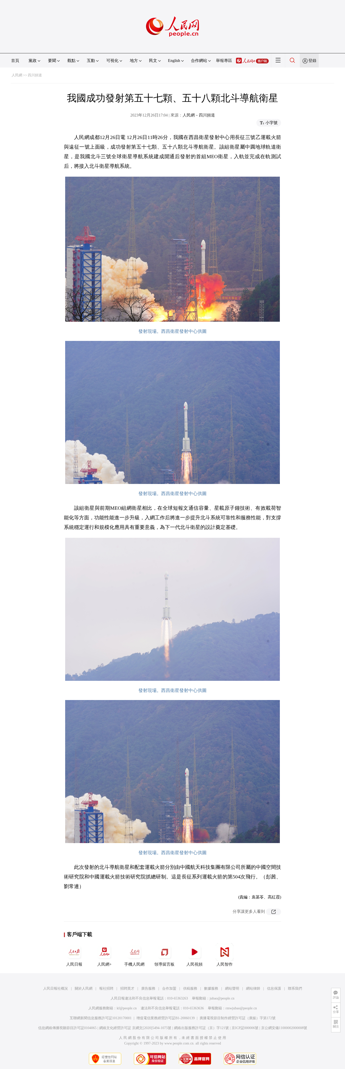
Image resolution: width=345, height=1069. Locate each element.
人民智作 (224, 964)
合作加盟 (169, 988)
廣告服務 (148, 988)
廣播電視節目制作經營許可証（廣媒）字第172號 (238, 1018)
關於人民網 (83, 988)
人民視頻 (194, 964)
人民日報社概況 (55, 988)
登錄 (312, 60)
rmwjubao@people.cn (241, 1008)
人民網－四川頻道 (199, 115)
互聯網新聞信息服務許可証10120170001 (101, 1018)
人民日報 (74, 964)
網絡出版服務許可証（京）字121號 (201, 1028)
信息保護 (274, 988)
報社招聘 (106, 988)
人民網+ (104, 964)
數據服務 (211, 988)
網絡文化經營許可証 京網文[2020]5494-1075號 (135, 1028)
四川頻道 (35, 75)
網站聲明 (232, 988)
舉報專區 (224, 60)
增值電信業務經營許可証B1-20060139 (165, 1018)
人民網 (17, 75)
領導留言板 (164, 964)
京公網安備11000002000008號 (284, 1028)
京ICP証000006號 (245, 1028)
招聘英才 (127, 988)
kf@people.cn (127, 1008)
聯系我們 (295, 988)
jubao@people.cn (222, 998)
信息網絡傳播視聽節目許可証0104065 (67, 1028)
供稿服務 (190, 988)
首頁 (15, 60)
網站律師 (253, 988)
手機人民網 (134, 964)
